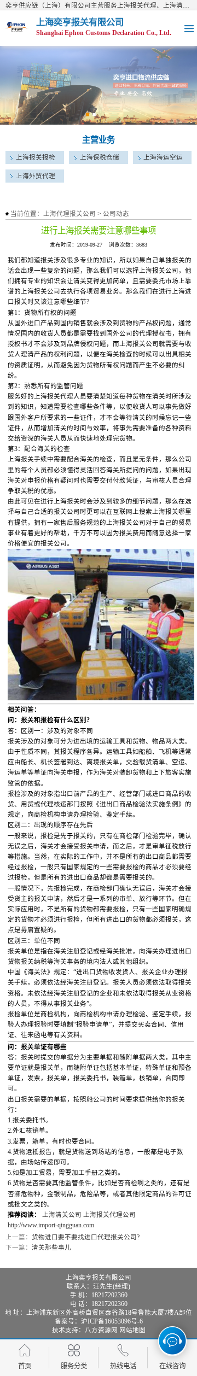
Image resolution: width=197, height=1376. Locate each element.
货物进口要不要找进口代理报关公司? (86, 1237)
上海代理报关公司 (69, 213)
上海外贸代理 (35, 176)
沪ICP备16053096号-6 (112, 1321)
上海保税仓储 (99, 157)
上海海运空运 (163, 157)
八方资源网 (101, 1330)
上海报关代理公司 (109, 1214)
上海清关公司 (62, 1214)
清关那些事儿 (51, 1247)
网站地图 (132, 1330)
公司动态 (116, 213)
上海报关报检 (35, 157)
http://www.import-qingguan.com (51, 1225)
